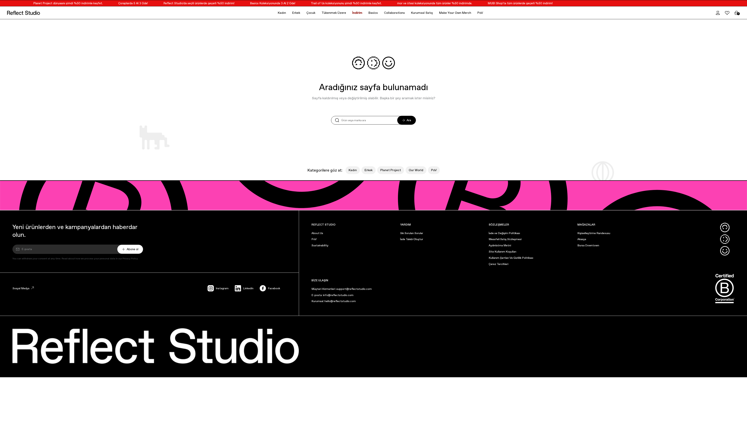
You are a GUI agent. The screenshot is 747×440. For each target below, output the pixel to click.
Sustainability (319, 245)
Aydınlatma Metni (500, 245)
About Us (317, 233)
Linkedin (248, 288)
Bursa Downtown (588, 245)
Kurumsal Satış (422, 13)
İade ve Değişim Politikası (504, 233)
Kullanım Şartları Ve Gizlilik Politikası (511, 258)
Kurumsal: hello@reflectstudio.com (333, 301)
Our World (416, 170)
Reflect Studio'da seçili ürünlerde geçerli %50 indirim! (191, 3)
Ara (409, 120)
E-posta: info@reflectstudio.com (332, 295)
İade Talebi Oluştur (411, 239)
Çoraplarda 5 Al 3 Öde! (126, 3)
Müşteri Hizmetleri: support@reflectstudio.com (341, 289)
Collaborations (394, 13)
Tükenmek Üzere (334, 13)
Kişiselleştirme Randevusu (593, 233)
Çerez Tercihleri (498, 264)
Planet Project (390, 170)
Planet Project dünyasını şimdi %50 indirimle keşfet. (61, 3)
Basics (373, 13)
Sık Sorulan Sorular (411, 233)
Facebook (274, 288)
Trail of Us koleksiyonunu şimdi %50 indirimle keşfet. (339, 3)
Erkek (296, 13)
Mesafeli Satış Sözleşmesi (505, 239)
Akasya (581, 239)
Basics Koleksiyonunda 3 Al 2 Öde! (265, 3)
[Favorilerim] (727, 12)
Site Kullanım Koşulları (502, 251)
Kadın (282, 13)
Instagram (222, 288)
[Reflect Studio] (23, 13)
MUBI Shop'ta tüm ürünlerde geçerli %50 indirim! (513, 3)
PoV (480, 13)
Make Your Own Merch (455, 13)
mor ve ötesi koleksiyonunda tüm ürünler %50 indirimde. (427, 3)
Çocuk (310, 13)
